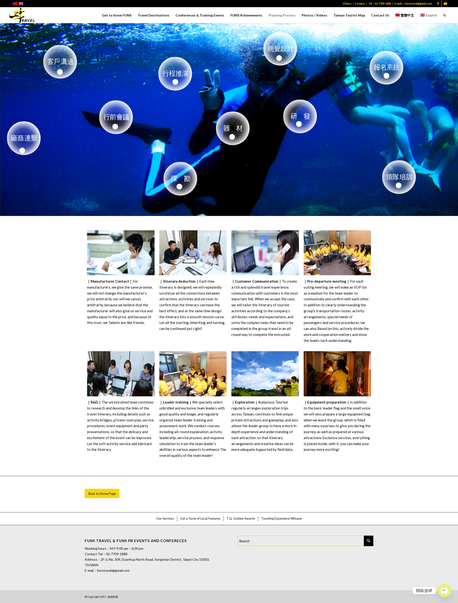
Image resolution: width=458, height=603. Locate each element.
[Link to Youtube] (445, 3)
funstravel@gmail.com (418, 3)
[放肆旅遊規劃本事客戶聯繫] (265, 252)
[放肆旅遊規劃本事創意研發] (121, 373)
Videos (347, 3)
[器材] (337, 373)
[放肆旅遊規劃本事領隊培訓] (193, 373)
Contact (360, 3)
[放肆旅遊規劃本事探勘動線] (265, 373)
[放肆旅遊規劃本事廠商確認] (121, 252)
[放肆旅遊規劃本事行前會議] (337, 252)
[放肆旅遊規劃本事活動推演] (193, 252)
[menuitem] (117, 15)
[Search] (444, 15)
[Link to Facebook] (438, 3)
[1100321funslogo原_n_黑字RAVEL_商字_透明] (22, 15)
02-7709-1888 (383, 3)
